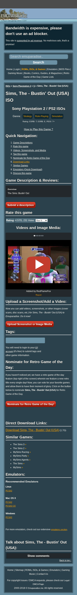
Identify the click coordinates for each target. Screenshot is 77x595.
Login (17, 69)
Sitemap (19, 570)
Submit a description (20, 205)
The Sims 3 (19, 444)
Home (9, 69)
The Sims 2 (19, 448)
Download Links (21, 162)
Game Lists (48, 77)
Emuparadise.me (35, 588)
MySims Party (21, 456)
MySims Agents (21, 459)
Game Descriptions (23, 142)
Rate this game (20, 146)
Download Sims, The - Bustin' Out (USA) (32, 430)
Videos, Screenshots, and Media (29, 150)
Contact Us (42, 574)
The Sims (18, 463)
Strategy (27, 116)
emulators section (59, 529)
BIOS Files (64, 69)
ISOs (8, 86)
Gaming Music (15, 73)
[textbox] (22, 340)
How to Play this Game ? (38, 129)
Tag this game (20, 154)
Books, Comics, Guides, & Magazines (43, 73)
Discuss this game (22, 173)
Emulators (52, 69)
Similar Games (20, 165)
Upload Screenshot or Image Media (29, 324)
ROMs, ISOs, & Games (33, 69)
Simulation (57, 116)
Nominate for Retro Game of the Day (31, 158)
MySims (18, 467)
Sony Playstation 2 (22, 86)
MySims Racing (22, 452)
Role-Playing (41, 116)
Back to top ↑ (65, 560)
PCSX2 (9, 491)
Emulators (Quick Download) (27, 169)
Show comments (38, 555)
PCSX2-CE (11, 506)
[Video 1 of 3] (38, 265)
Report (38, 295)
